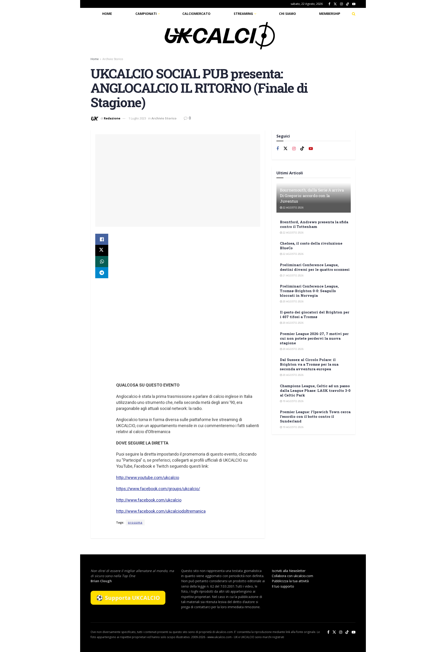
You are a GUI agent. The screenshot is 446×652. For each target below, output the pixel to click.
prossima (135, 522)
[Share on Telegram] (101, 272)
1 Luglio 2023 (137, 118)
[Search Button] (353, 13)
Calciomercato (196, 13)
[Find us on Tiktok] (302, 148)
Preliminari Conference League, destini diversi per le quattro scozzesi (315, 267)
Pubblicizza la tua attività (290, 581)
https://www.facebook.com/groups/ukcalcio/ (158, 488)
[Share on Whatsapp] (101, 261)
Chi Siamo (287, 13)
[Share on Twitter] (101, 250)
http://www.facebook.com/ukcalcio (148, 500)
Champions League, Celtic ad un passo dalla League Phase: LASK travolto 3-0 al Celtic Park (315, 390)
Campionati (146, 13)
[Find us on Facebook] (329, 4)
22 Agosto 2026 (292, 207)
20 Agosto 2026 (292, 301)
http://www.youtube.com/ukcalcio (147, 477)
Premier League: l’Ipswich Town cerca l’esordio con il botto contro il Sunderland (315, 416)
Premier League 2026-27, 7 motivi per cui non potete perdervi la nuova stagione (314, 338)
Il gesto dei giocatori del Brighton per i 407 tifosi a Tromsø (314, 314)
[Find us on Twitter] (335, 4)
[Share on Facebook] (101, 239)
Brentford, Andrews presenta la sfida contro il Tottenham (314, 224)
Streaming (243, 13)
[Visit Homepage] (220, 36)
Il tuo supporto (283, 586)
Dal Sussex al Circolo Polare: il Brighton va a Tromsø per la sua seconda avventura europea (309, 364)
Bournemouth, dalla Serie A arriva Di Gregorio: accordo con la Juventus (312, 195)
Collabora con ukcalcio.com (292, 576)
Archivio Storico (112, 59)
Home (107, 13)
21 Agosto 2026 (292, 275)
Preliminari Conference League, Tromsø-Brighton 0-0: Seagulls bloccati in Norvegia (309, 291)
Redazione (112, 118)
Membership (329, 13)
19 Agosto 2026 (292, 401)
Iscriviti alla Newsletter (288, 571)
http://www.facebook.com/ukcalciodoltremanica (161, 511)
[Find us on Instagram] (341, 4)
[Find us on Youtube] (353, 4)
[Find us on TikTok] (347, 4)
